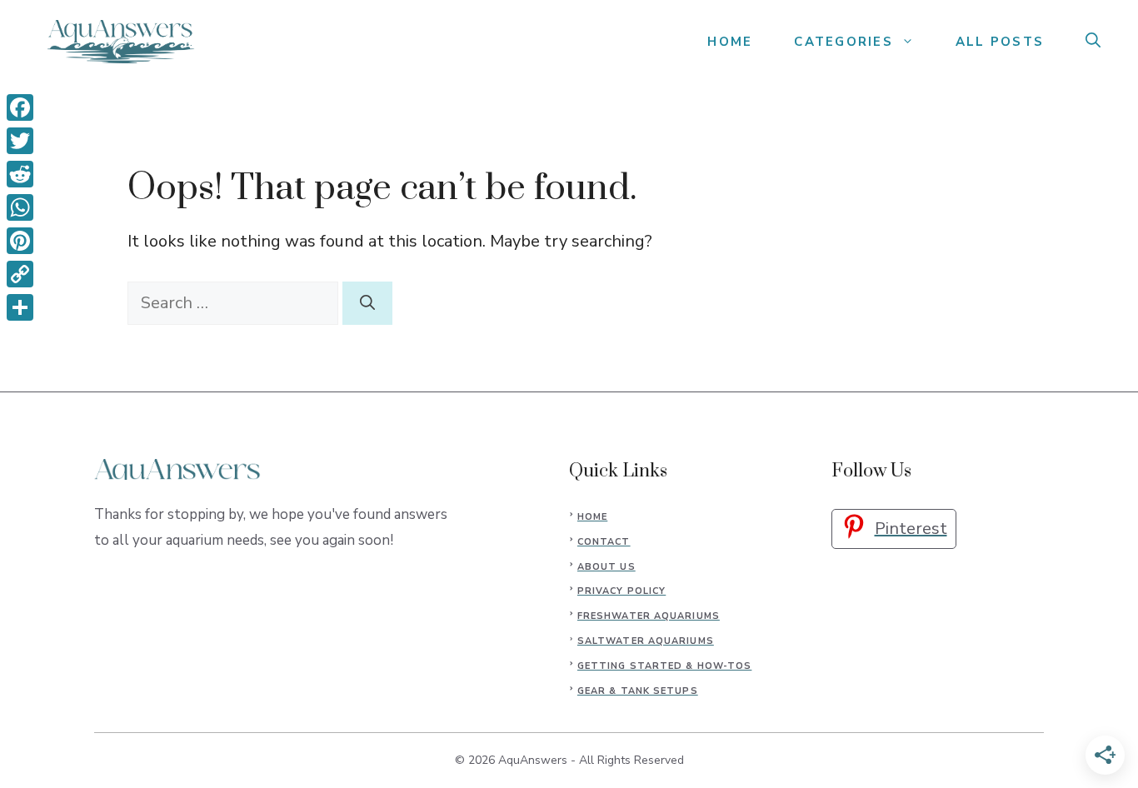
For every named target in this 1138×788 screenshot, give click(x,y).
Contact (604, 542)
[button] (1093, 42)
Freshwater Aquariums (648, 616)
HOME (729, 41)
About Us (606, 567)
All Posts (1000, 41)
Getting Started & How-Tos (664, 666)
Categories (843, 41)
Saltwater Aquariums (645, 641)
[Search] (367, 303)
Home (592, 517)
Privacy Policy (621, 591)
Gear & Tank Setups (637, 691)
